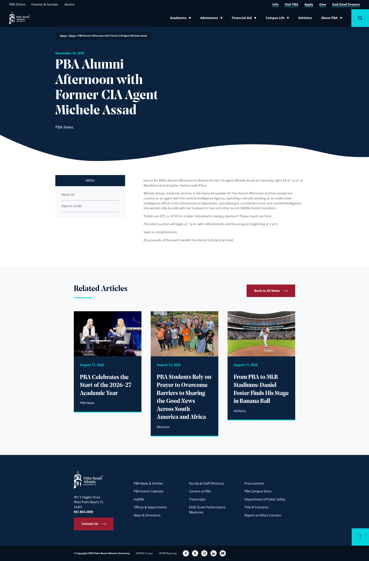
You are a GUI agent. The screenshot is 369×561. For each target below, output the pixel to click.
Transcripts (197, 499)
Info (275, 4)
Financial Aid (244, 19)
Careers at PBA (200, 491)
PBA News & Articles (148, 483)
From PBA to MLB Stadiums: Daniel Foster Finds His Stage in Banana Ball (261, 389)
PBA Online (17, 4)
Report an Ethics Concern (262, 515)
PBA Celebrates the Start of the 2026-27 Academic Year (105, 385)
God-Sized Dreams (346, 4)
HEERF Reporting (168, 553)
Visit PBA (291, 4)
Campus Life (278, 19)
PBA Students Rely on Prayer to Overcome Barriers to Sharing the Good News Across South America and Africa (184, 397)
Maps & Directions (147, 515)
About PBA (332, 19)
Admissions (212, 19)
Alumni (69, 4)
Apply (308, 4)
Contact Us (89, 524)
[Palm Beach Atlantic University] (88, 479)
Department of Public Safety (264, 499)
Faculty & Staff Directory (206, 483)
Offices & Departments (150, 507)
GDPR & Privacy (144, 553)
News (72, 35)
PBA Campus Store (258, 491)
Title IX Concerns (256, 507)
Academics (181, 19)
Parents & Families (44, 4)
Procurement (254, 483)
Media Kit (68, 195)
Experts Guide (72, 206)
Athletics (305, 18)
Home (63, 35)
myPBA (139, 499)
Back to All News (267, 291)
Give (322, 4)
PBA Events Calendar (149, 491)
